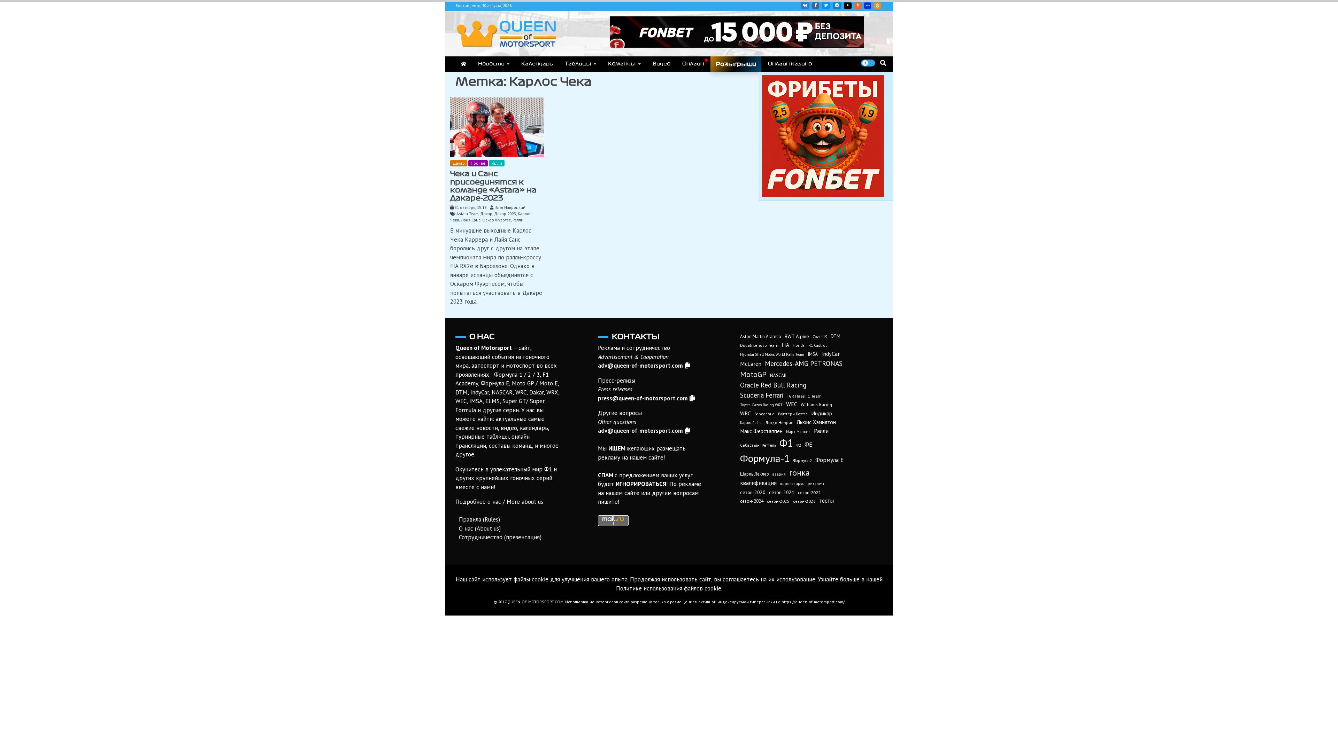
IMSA (813, 354)
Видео (661, 63)
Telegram (837, 5)
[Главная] (463, 64)
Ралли (496, 163)
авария (779, 474)
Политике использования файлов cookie (668, 588)
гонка (799, 472)
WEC (791, 404)
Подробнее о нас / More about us (499, 502)
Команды (622, 63)
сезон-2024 (751, 501)
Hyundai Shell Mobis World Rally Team (772, 354)
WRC (745, 413)
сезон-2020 (753, 492)
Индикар (821, 413)
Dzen (848, 5)
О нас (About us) (480, 528)
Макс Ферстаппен (761, 431)
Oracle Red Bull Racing (773, 385)
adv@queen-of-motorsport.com (640, 365)
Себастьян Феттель (758, 445)
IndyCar (830, 353)
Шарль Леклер (754, 474)
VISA (867, 5)
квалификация (758, 483)
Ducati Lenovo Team (759, 345)
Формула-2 (802, 460)
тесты (826, 500)
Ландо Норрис (779, 422)
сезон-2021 (781, 492)
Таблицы (578, 63)
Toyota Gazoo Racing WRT (761, 404)
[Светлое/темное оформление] (868, 63)
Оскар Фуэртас (496, 219)
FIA (785, 345)
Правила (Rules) (479, 519)
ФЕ (808, 444)
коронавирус (792, 483)
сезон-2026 (804, 501)
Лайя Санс (470, 219)
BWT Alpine (797, 336)
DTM (835, 336)
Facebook (815, 5)
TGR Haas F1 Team (804, 396)
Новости (491, 63)
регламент (816, 483)
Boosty (857, 5)
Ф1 (786, 442)
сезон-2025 (778, 501)
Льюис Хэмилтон (816, 421)
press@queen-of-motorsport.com (643, 398)
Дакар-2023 (505, 213)
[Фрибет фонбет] (823, 195)
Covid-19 (820, 336)
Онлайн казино (790, 63)
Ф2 (799, 445)
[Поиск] (883, 62)
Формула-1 (765, 458)
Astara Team (467, 213)
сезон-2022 (809, 492)
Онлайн (693, 63)
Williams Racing (816, 404)
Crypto (877, 5)
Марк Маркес (798, 431)
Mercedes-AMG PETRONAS (804, 363)
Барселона (764, 413)
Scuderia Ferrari (761, 395)
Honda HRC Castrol (809, 345)
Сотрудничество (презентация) (500, 537)
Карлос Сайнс (751, 422)
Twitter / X (826, 5)
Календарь (537, 63)
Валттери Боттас (793, 413)
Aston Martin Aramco (760, 336)
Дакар (459, 163)
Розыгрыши (736, 64)
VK (805, 5)
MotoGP (753, 374)
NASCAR (778, 375)
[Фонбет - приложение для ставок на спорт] (737, 45)
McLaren (750, 364)
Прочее (478, 163)
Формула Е (829, 460)
